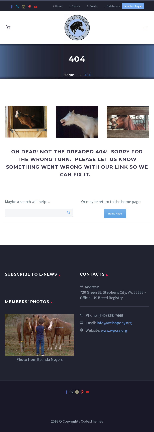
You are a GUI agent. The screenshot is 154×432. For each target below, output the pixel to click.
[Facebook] (12, 6)
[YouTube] (36, 6)
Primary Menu (145, 28)
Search (68, 212)
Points (93, 6)
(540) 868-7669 (110, 315)
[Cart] (8, 27)
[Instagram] (24, 6)
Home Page (115, 213)
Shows (76, 6)
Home (58, 6)
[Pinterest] (30, 6)
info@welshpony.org (114, 322)
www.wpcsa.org (114, 330)
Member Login (133, 6)
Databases (113, 6)
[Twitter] (18, 6)
